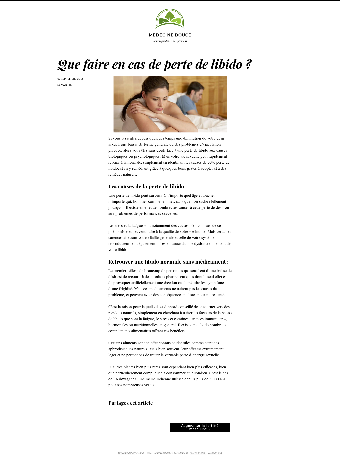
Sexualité (64, 84)
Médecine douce (170, 34)
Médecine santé (198, 453)
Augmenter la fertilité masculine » (200, 427)
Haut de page (215, 453)
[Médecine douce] (170, 19)
